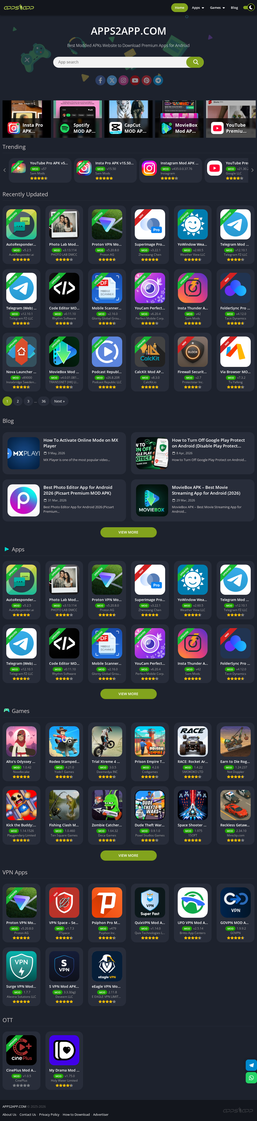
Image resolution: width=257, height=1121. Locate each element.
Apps (196, 7)
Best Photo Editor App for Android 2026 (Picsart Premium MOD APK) (77, 490)
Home (179, 7)
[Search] (195, 62)
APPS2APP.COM (14, 1106)
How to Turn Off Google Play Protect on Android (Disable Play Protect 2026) (208, 443)
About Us (9, 1114)
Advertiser (100, 1114)
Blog (234, 7)
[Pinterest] (147, 80)
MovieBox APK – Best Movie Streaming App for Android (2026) (206, 490)
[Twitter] (112, 80)
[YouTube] (135, 80)
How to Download (76, 1114)
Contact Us (28, 1114)
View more (128, 532)
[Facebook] (100, 80)
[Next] (251, 170)
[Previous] (5, 170)
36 (44, 401)
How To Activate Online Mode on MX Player (80, 443)
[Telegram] (158, 80)
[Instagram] (123, 80)
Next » (59, 401)
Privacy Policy (49, 1114)
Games (215, 7)
